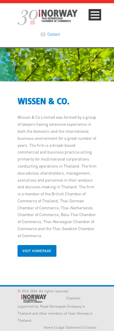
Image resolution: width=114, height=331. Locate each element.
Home (48, 327)
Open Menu (95, 14)
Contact (53, 34)
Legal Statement (69, 327)
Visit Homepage (37, 251)
